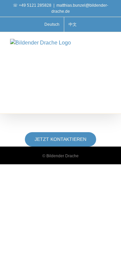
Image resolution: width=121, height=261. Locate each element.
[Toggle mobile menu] (108, 42)
